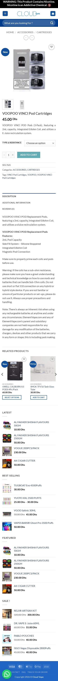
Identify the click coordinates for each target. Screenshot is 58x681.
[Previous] (7, 70)
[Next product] (26, 37)
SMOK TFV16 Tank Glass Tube (42, 388)
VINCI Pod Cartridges (17, 175)
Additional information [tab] (16, 202)
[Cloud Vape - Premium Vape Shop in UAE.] (29, 14)
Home (10, 32)
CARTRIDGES (44, 32)
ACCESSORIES (25, 32)
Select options (12, 397)
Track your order (38, 672)
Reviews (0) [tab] (8, 209)
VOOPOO (32, 175)
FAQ (24, 672)
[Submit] (52, 23)
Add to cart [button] (39, 397)
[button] (5, 13)
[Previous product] (32, 37)
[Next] (51, 70)
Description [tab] (9, 196)
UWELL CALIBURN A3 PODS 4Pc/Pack (13, 388)
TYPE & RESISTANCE (11, 143)
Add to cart (28, 154)
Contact (15, 672)
